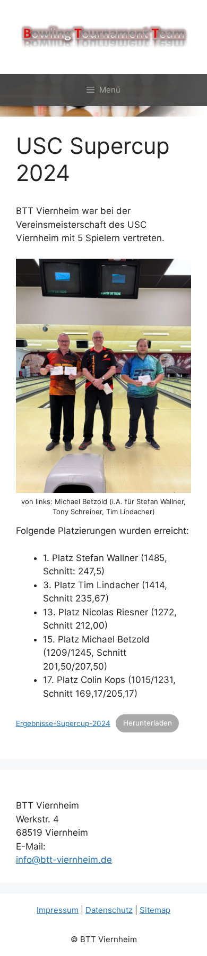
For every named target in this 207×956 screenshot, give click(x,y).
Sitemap (155, 910)
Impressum (58, 910)
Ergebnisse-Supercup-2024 (63, 723)
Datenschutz (109, 910)
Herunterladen (147, 723)
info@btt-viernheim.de (64, 859)
